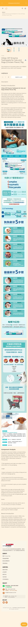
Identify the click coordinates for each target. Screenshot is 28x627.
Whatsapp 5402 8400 (14, 3)
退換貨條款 (5, 563)
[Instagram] (6, 602)
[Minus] (2, 77)
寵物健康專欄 (5, 558)
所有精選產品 (5, 579)
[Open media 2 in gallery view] (14, 50)
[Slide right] (26, 3)
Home (3, 12)
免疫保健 (5, 576)
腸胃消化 (5, 574)
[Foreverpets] (6, 8)
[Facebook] (4, 602)
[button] (22, 8)
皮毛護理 (5, 572)
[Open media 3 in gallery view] (19, 50)
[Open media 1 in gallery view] (9, 50)
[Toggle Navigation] (2, 8)
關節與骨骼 (5, 569)
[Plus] (8, 77)
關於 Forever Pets (6, 556)
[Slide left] (2, 3)
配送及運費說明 (6, 560)
